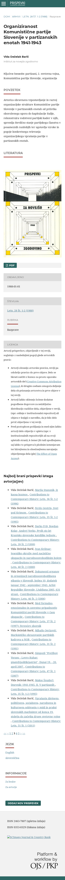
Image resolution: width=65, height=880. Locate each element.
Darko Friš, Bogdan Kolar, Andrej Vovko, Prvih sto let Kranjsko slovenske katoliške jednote (34, 530)
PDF (11, 265)
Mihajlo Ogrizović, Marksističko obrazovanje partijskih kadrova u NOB (34, 635)
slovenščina (12, 758)
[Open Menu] (3, 3)
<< (5, 733)
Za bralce (10, 781)
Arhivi (16, 16)
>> (23, 733)
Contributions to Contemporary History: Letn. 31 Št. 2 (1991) (33, 644)
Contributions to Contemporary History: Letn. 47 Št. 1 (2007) (33, 671)
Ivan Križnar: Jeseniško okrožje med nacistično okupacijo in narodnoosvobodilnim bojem (36, 553)
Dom (7, 16)
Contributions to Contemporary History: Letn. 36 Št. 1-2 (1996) (34, 499)
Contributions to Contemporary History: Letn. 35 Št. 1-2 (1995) (34, 517)
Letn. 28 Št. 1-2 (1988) (35, 16)
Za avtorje (11, 787)
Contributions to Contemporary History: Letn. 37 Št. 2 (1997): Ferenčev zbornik (33, 621)
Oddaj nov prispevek (23, 803)
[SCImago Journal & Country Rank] (29, 837)
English (9, 752)
